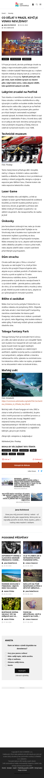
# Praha (33, 450)
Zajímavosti (26, 59)
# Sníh (4, 454)
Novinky (5, 59)
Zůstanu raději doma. (16, 662)
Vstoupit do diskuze (22, 465)
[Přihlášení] (33, 4)
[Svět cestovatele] (22, 4)
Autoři (15, 768)
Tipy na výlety (15, 59)
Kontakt (9, 768)
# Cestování (6, 450)
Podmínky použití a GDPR (25, 768)
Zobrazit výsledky (22, 675)
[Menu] (40, 4)
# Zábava (20, 454)
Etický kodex (38, 768)
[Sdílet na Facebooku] (38, 471)
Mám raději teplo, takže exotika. (20, 656)
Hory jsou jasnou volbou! (17, 653)
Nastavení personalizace (22, 773)
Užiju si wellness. (14, 659)
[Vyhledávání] (36, 4)
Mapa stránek (22, 770)
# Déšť (15, 450)
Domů (4, 768)
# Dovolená (24, 450)
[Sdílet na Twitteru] (41, 471)
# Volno (12, 454)
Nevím (10, 665)
